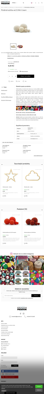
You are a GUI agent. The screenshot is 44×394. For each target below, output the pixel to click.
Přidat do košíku (26, 76)
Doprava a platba (4, 323)
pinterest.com (18, 94)
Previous (2, 164)
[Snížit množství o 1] (9, 76)
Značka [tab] (6, 97)
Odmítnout (39, 390)
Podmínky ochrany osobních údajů (7, 332)
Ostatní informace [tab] (6, 100)
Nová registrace (3, 365)
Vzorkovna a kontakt (4, 327)
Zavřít (40, 85)
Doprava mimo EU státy (5, 335)
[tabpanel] (11, 182)
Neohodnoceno (16, 61)
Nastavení (4, 390)
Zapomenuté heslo (4, 366)
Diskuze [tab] (3, 94)
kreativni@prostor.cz (17, 316)
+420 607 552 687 (31, 316)
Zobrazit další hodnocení (38, 155)
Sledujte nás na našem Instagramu (23, 254)
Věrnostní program (4, 328)
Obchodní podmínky (4, 330)
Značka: (11, 63)
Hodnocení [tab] (4, 90)
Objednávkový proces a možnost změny (8, 325)
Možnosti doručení (24, 71)
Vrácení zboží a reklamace (5, 333)
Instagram (23, 313)
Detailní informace (10, 58)
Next (42, 164)
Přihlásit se (36, 295)
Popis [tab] (5, 87)
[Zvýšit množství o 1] (15, 76)
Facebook (20, 313)
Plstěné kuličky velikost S (30, 128)
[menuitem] (14, 3)
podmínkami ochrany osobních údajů (27, 298)
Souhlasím (39, 386)
